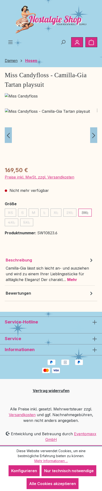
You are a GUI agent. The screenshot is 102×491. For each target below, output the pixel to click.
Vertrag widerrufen (51, 390)
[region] (51, 135)
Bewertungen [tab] (18, 293)
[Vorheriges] (8, 135)
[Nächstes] (93, 135)
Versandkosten (22, 414)
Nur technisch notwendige (69, 470)
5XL (28, 223)
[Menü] (10, 42)
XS (12, 213)
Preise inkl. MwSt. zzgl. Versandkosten (39, 177)
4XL (13, 223)
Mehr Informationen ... (51, 461)
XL (57, 213)
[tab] (50, 270)
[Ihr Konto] (77, 42)
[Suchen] (63, 42)
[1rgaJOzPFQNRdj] (51, 135)
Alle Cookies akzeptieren (52, 483)
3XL (87, 213)
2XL (71, 213)
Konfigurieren (24, 470)
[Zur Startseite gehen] (51, 19)
